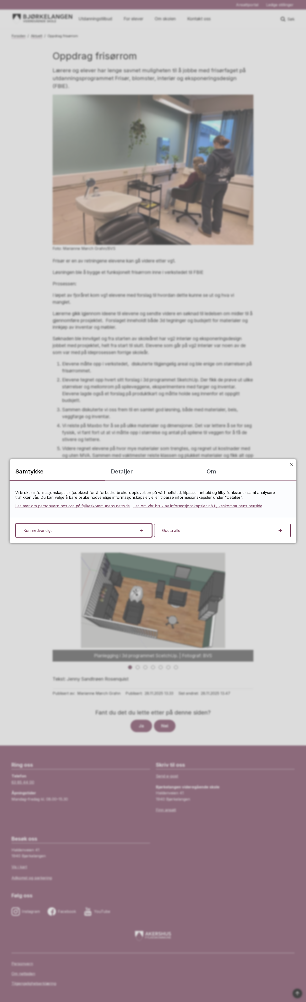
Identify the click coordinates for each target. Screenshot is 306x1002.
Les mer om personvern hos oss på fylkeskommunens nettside (72, 506)
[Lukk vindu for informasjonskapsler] (291, 464)
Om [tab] (211, 471)
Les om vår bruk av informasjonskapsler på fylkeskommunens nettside (197, 506)
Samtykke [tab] (29, 471)
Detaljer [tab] (122, 471)
